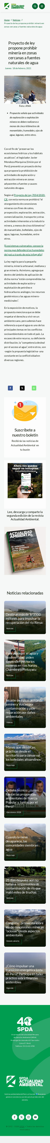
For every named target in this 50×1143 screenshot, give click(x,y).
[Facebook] (10, 388)
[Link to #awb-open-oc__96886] (35, 6)
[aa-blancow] (25, 1076)
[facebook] (14, 1117)
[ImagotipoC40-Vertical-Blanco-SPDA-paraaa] (25, 1017)
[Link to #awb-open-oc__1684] (42, 6)
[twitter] (21, 1117)
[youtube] (35, 1117)
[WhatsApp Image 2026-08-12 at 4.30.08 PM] (25, 528)
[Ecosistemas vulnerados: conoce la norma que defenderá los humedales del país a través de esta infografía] (24, 250)
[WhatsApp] (34, 388)
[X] (22, 388)
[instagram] (28, 1117)
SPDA (21, 1126)
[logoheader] (14, 4)
